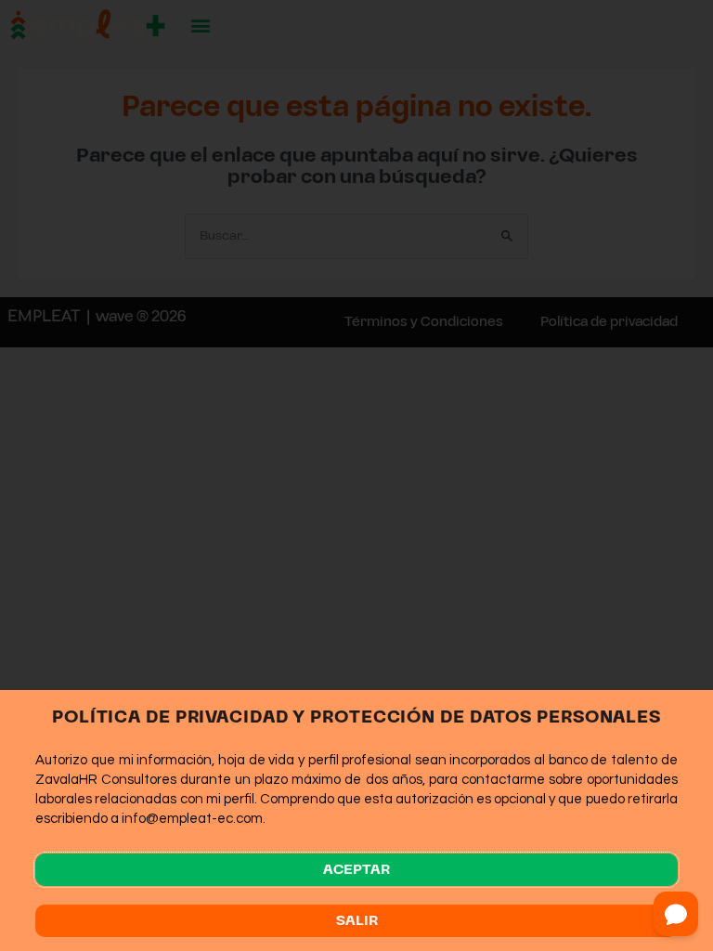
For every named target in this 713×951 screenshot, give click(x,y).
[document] (356, 475)
